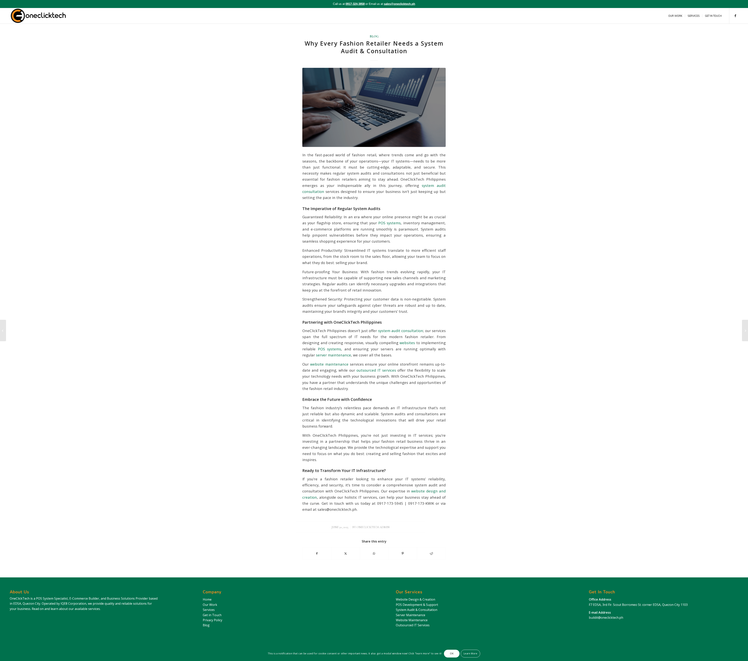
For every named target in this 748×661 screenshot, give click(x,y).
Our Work (210, 605)
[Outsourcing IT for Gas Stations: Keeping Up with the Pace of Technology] (3, 330)
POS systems (389, 222)
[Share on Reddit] (431, 553)
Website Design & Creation (415, 599)
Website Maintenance (412, 620)
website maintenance (328, 364)
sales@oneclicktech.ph (399, 3)
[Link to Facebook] (735, 16)
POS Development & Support (417, 605)
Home (207, 599)
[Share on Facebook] (317, 553)
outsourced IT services (375, 370)
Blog (374, 36)
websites (406, 342)
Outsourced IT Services (413, 625)
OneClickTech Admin (373, 527)
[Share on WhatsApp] (374, 553)
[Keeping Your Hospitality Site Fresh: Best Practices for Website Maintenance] (745, 330)
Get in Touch (212, 615)
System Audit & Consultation (416, 610)
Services (209, 610)
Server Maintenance (410, 615)
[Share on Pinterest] (402, 553)
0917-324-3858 (355, 3)
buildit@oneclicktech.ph (606, 617)
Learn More (470, 653)
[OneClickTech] (38, 16)
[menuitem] (675, 16)
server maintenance (333, 355)
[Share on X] (345, 553)
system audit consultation (400, 330)
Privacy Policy (212, 620)
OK (451, 653)
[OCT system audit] (374, 107)
